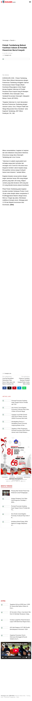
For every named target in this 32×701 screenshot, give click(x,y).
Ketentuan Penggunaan (9, 697)
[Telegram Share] (19, 388)
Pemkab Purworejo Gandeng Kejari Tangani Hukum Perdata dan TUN (19, 402)
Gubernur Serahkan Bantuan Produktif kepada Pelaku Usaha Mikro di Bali (24, 380)
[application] (16, 650)
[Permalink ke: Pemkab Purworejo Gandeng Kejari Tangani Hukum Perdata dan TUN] (6, 403)
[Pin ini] (14, 388)
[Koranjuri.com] (8, 1)
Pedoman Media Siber (20, 695)
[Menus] (30, 2)
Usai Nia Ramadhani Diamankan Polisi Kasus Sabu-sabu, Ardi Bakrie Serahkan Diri (8, 380)
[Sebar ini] (4, 388)
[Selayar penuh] (29, 657)
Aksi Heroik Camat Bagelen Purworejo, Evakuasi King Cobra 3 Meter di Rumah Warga (20, 409)
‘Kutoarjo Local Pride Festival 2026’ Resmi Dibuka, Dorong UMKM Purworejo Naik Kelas (19, 416)
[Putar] (3, 657)
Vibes (17, 697)
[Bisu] (26, 657)
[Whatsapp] (24, 388)
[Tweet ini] (9, 388)
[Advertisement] (16, 22)
